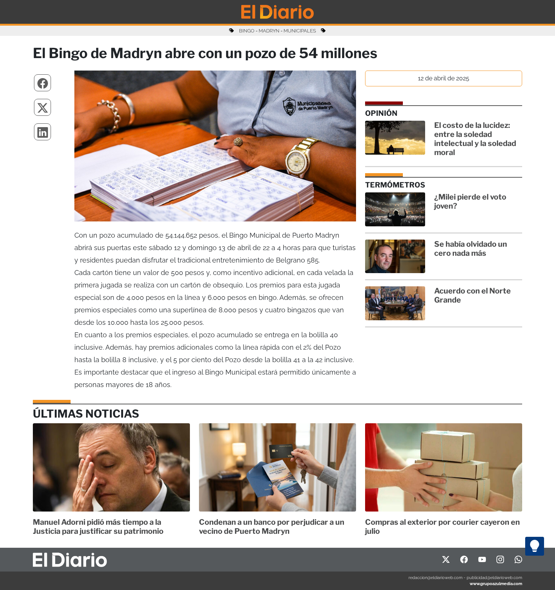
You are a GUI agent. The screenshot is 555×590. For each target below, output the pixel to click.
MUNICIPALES (300, 31)
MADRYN (269, 31)
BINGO (246, 31)
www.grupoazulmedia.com (496, 583)
